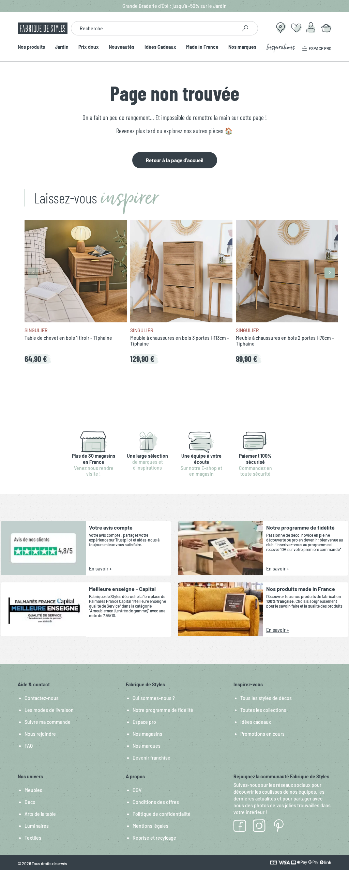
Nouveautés (121, 47)
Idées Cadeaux (160, 47)
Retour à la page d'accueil (174, 160)
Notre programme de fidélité (163, 710)
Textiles (33, 838)
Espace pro (144, 722)
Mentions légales (150, 826)
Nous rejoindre (40, 734)
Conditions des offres (156, 802)
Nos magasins (147, 734)
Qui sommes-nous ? (154, 698)
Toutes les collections (263, 710)
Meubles (33, 790)
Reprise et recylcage (154, 838)
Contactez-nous (42, 698)
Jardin (62, 47)
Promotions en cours (262, 734)
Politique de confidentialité (162, 814)
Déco (30, 802)
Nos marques (242, 47)
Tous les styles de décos (266, 698)
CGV (137, 790)
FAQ (29, 746)
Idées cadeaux (255, 722)
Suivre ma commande (48, 722)
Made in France (202, 47)
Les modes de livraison (49, 710)
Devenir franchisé (151, 758)
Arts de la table (40, 814)
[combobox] (154, 28)
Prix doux (88, 47)
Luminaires (37, 826)
